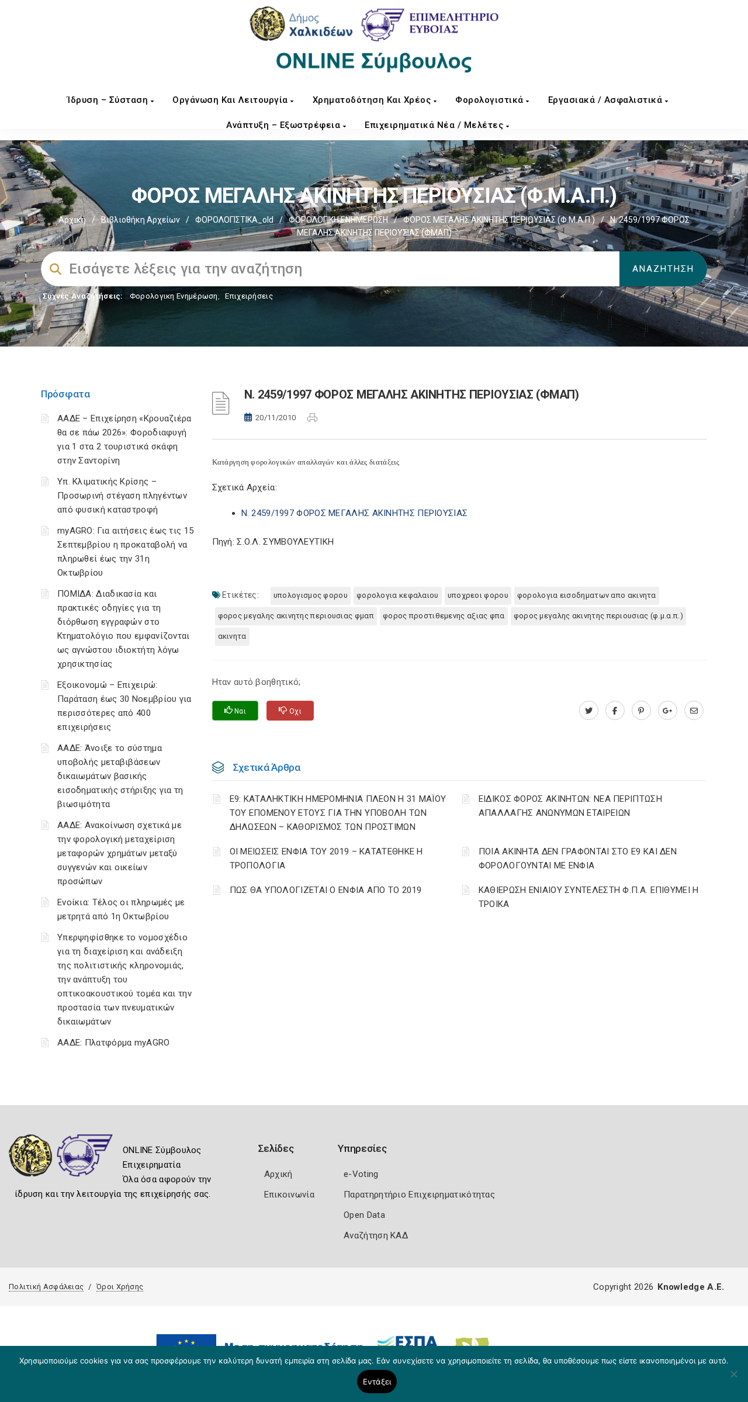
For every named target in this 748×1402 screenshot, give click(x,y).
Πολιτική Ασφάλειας (46, 1286)
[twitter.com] (589, 710)
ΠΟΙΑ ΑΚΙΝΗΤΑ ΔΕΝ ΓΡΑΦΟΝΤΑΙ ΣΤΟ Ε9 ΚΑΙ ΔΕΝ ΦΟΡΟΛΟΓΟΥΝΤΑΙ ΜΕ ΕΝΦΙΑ (578, 858)
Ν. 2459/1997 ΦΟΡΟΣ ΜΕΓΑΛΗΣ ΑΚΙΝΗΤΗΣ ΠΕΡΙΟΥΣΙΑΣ (354, 513)
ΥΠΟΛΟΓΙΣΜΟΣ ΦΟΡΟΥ (310, 595)
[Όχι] (733, 1379)
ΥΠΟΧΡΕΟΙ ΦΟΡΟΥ (478, 595)
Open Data (364, 1215)
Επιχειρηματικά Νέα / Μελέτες (435, 125)
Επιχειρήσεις (249, 296)
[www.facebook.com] (615, 710)
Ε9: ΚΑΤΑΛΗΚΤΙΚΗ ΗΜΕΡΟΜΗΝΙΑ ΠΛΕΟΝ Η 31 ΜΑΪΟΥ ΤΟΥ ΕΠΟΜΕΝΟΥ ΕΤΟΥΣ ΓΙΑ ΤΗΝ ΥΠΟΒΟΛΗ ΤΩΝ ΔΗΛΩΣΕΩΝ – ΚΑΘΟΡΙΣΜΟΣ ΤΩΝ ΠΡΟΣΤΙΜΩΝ (338, 813)
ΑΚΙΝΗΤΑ (232, 636)
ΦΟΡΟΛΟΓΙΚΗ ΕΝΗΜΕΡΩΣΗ (338, 219)
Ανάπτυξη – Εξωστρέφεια (284, 125)
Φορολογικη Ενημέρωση (174, 296)
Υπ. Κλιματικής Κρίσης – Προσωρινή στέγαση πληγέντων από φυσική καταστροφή (122, 495)
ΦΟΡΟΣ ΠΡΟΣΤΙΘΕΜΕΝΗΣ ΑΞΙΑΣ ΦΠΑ (444, 615)
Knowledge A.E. (690, 1287)
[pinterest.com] (641, 710)
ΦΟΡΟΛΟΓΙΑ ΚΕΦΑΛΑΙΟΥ (397, 595)
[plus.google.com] (667, 710)
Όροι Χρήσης (119, 1286)
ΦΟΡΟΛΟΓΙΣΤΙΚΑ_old (234, 219)
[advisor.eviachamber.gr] (694, 710)
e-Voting (361, 1174)
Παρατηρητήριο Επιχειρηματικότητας (419, 1194)
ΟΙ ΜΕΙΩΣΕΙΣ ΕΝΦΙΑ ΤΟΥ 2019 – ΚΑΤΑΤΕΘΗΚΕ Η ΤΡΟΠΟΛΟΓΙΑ (326, 858)
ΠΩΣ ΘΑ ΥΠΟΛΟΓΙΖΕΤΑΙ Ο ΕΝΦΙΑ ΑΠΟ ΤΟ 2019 (326, 890)
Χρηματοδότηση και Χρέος (373, 100)
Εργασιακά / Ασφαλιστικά (606, 100)
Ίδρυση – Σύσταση (109, 100)
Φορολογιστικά (490, 100)
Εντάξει (377, 1381)
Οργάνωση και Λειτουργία (231, 100)
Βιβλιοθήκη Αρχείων (140, 219)
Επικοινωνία (289, 1194)
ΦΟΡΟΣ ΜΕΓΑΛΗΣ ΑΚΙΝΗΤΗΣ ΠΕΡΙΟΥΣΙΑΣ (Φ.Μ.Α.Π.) (499, 219)
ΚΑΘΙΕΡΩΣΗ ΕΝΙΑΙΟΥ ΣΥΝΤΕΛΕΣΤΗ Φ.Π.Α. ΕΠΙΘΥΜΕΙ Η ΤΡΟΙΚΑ (589, 897)
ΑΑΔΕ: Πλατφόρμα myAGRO (113, 1042)
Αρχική (72, 219)
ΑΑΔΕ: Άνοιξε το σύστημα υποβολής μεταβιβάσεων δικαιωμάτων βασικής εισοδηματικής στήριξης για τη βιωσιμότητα (120, 776)
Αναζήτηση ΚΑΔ (376, 1235)
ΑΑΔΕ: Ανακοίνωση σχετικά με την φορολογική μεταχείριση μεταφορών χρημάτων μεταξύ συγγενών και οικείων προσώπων (119, 853)
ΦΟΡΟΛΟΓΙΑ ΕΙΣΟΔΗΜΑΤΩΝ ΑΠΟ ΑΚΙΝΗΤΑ (586, 595)
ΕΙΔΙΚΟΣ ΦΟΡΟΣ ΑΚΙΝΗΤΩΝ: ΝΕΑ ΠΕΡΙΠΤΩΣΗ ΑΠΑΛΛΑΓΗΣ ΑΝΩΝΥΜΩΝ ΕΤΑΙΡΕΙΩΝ (570, 806)
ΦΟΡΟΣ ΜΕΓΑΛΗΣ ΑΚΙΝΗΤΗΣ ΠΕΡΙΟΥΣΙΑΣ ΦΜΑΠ (296, 615)
